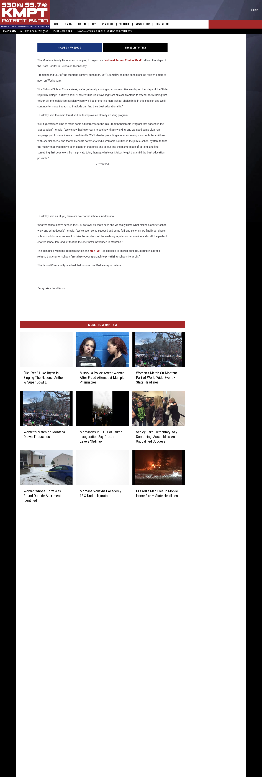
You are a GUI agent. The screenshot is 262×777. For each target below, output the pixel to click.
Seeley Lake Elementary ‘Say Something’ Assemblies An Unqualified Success (156, 436)
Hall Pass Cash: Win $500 (34, 31)
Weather (124, 24)
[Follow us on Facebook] (204, 24)
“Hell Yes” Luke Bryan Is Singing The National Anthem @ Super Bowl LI (44, 377)
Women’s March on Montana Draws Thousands (44, 434)
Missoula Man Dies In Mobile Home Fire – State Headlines (157, 493)
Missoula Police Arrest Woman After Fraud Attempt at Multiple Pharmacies (102, 377)
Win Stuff (108, 24)
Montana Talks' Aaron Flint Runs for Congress (105, 31)
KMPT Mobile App (62, 31)
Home (56, 24)
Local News (58, 288)
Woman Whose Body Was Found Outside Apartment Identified (42, 495)
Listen (82, 24)
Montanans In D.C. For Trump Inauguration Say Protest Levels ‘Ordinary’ (101, 436)
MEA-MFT (95, 251)
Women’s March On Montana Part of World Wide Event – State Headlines (157, 377)
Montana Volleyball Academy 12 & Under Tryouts (100, 493)
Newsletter (142, 24)
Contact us (162, 24)
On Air (68, 24)
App (94, 24)
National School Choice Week (123, 60)
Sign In (254, 9)
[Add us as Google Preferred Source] (195, 24)
